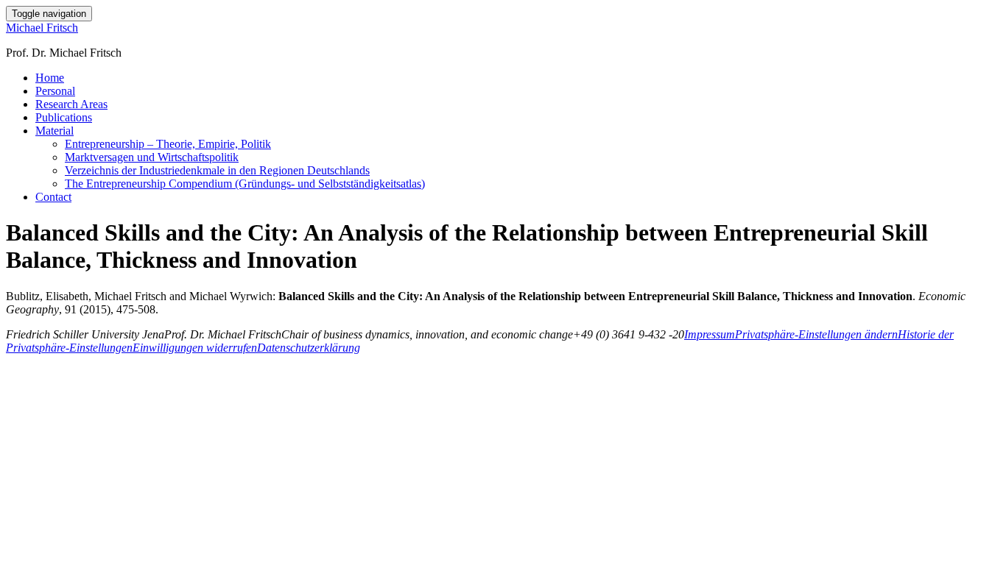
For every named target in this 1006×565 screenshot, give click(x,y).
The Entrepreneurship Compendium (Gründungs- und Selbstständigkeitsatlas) (245, 183)
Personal (55, 91)
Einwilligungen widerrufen (195, 347)
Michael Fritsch (42, 27)
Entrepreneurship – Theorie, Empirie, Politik (168, 144)
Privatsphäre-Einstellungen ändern (816, 334)
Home (49, 77)
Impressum (709, 334)
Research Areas (71, 104)
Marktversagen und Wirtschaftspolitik (152, 157)
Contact (53, 197)
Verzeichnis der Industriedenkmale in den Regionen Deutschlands (217, 170)
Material (54, 130)
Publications (63, 117)
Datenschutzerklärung (308, 347)
